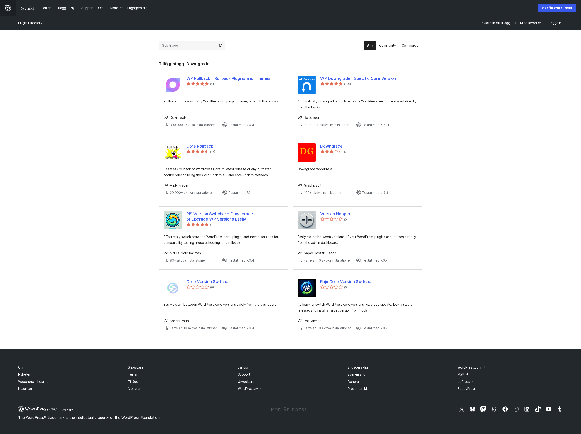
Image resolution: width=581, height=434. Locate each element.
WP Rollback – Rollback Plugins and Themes (228, 78)
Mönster (134, 388)
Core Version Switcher (208, 281)
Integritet (25, 388)
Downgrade (331, 146)
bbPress (466, 381)
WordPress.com (471, 367)
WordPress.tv (250, 388)
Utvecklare (246, 381)
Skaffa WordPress (557, 8)
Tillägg (133, 381)
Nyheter (24, 374)
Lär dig (243, 367)
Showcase (136, 367)
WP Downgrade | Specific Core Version (358, 78)
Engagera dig (358, 367)
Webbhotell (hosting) (34, 381)
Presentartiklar (361, 388)
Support (244, 374)
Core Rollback (199, 146)
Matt (463, 374)
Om (20, 367)
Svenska (68, 410)
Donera (355, 381)
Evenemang (356, 374)
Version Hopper (335, 213)
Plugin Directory (30, 23)
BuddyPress (469, 388)
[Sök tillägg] (220, 45)
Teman (133, 374)
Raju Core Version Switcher (346, 281)
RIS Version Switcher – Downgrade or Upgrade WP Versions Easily (219, 216)
